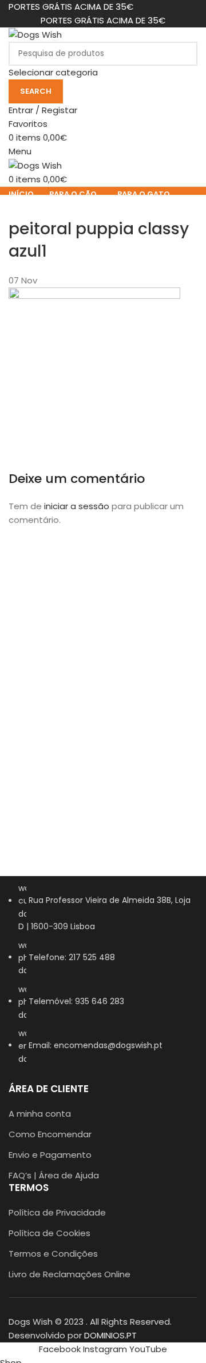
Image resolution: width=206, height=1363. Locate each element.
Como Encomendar (50, 1134)
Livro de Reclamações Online (69, 1274)
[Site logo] (35, 34)
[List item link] (103, 979)
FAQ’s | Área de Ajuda (54, 1175)
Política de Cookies (49, 1233)
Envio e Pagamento (50, 1155)
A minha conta (40, 1114)
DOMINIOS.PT (110, 1335)
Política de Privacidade (57, 1212)
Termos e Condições (53, 1254)
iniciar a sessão (76, 506)
